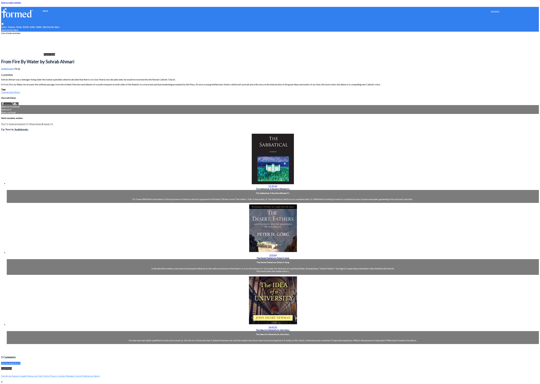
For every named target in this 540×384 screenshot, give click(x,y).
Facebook (6, 103)
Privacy (53, 376)
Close (47, 54)
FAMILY (39, 27)
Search (45, 11)
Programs (11, 27)
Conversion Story (10, 92)
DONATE (495, 11)
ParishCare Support (10, 376)
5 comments (7, 74)
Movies (19, 27)
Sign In (16, 30)
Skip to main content (11, 2)
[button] (3, 24)
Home (4, 27)
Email (16, 103)
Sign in (57, 27)
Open (52, 54)
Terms (46, 376)
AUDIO (32, 27)
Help (40, 376)
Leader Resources (28, 376)
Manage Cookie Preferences (80, 376)
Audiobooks (7, 68)
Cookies (61, 376)
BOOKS (26, 27)
